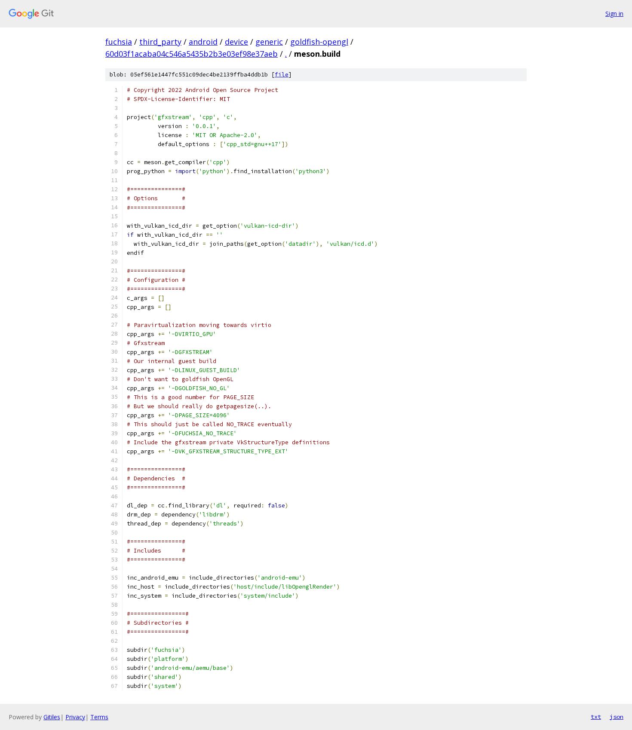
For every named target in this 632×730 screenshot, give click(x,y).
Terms (99, 717)
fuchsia (118, 42)
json (616, 717)
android (203, 42)
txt (596, 717)
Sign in (614, 13)
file (281, 74)
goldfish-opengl (319, 42)
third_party (160, 42)
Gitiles (51, 717)
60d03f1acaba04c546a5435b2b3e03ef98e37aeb (191, 54)
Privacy (75, 717)
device (236, 42)
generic (269, 42)
